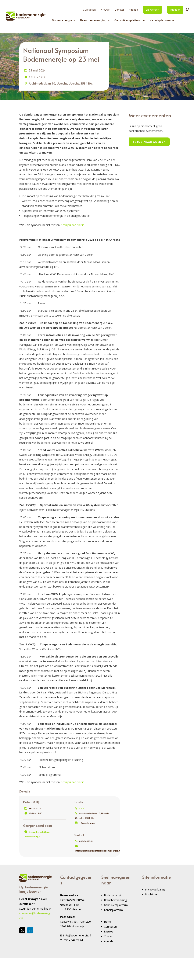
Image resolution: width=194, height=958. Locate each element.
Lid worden (152, 10)
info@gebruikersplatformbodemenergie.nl (98, 850)
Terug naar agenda (149, 142)
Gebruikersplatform (128, 20)
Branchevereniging (93, 20)
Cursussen (89, 10)
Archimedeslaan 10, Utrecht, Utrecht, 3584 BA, (61, 83)
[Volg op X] (22, 930)
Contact (119, 10)
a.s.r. (81, 808)
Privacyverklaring (155, 889)
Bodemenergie (62, 20)
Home (108, 921)
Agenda (133, 10)
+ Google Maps (87, 822)
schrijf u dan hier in (72, 225)
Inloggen (175, 10)
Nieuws (105, 10)
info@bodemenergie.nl (77, 935)
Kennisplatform (160, 20)
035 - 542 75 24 (73, 940)
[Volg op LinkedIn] (30, 930)
